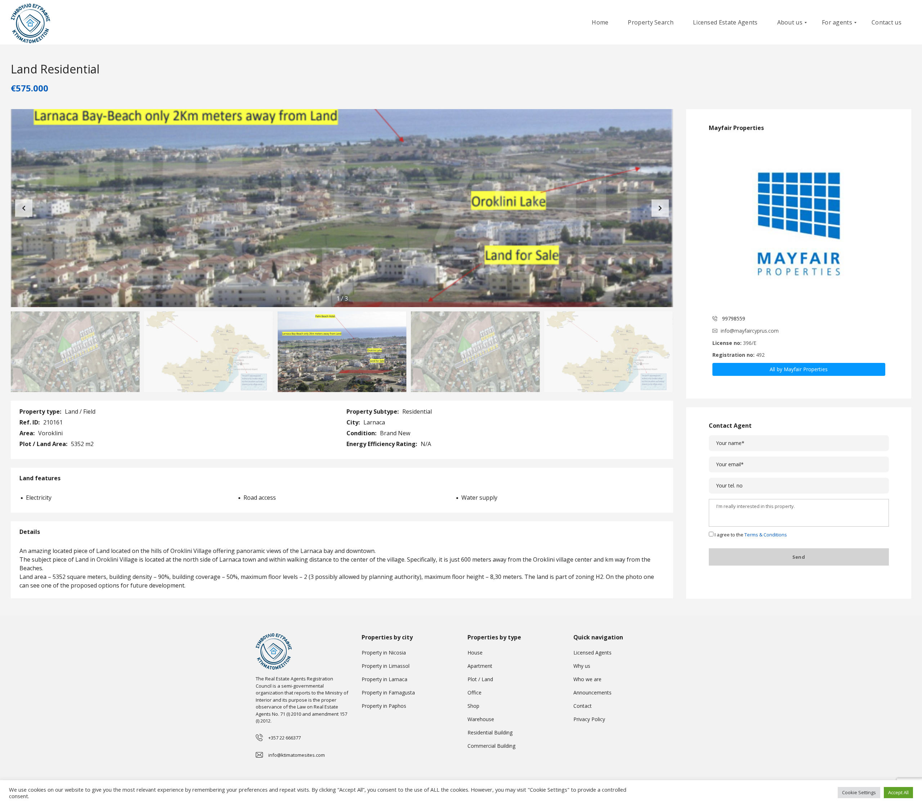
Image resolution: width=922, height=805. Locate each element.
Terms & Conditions (765, 534)
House (475, 652)
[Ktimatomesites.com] (30, 22)
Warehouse (480, 719)
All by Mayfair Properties (799, 369)
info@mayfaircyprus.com (750, 330)
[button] (660, 208)
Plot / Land (480, 679)
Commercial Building (491, 745)
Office (474, 692)
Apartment (479, 665)
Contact (582, 705)
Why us (581, 665)
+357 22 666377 (284, 737)
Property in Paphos (384, 705)
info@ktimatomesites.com (296, 755)
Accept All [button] (898, 792)
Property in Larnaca (384, 679)
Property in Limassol (385, 665)
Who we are (587, 679)
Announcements (592, 692)
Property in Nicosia (384, 652)
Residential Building (490, 732)
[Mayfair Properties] (798, 224)
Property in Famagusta (388, 692)
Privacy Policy (589, 719)
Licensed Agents (592, 652)
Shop (473, 705)
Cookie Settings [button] (859, 792)
